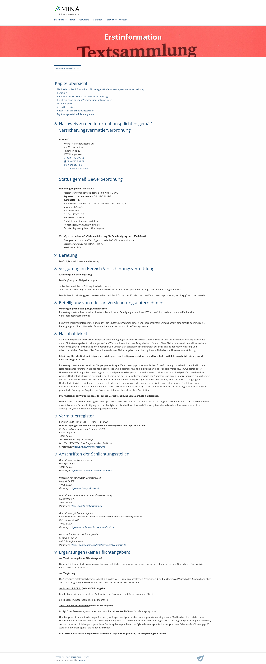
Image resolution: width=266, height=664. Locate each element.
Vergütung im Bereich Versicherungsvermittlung (82, 96)
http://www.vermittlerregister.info (89, 446)
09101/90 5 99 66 (75, 157)
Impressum (59, 657)
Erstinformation (73, 657)
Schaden (97, 19)
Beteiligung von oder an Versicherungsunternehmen (84, 99)
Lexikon (86, 657)
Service (110, 19)
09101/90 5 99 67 (75, 161)
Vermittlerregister (66, 107)
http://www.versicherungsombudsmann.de (91, 470)
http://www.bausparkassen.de (85, 488)
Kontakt (123, 19)
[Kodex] (200, 658)
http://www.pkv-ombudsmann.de (86, 505)
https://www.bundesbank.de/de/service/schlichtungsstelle (98, 544)
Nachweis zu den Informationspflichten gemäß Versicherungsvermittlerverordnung (100, 89)
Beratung (62, 92)
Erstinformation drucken (67, 68)
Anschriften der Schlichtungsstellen (75, 110)
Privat (72, 19)
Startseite (59, 19)
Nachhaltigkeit (64, 103)
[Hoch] (56, 123)
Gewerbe (84, 19)
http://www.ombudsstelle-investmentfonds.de (92, 527)
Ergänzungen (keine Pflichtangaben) (75, 114)
